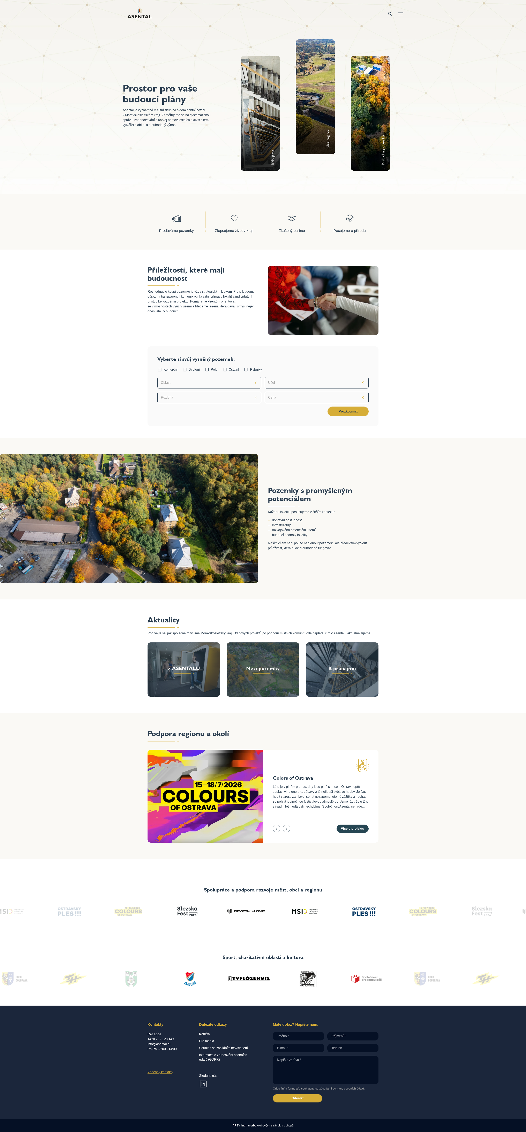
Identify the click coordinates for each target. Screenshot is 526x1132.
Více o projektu (352, 828)
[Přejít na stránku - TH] (379, 979)
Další (286, 828)
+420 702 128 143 (161, 1039)
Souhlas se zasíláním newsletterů (223, 1048)
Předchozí (276, 828)
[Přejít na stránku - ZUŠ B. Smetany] (202, 979)
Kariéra (204, 1034)
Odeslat (297, 1098)
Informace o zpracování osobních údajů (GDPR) (223, 1057)
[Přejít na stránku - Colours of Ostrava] (322, 911)
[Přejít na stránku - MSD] (204, 911)
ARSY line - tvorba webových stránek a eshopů (263, 1125)
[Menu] (400, 14)
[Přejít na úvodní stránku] (139, 14)
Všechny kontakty (160, 1072)
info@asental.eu (159, 1044)
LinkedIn (203, 1084)
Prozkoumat (348, 411)
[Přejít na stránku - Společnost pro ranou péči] (261, 979)
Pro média (206, 1041)
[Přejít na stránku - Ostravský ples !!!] (263, 911)
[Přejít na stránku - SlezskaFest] (381, 911)
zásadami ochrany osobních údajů (341, 1088)
